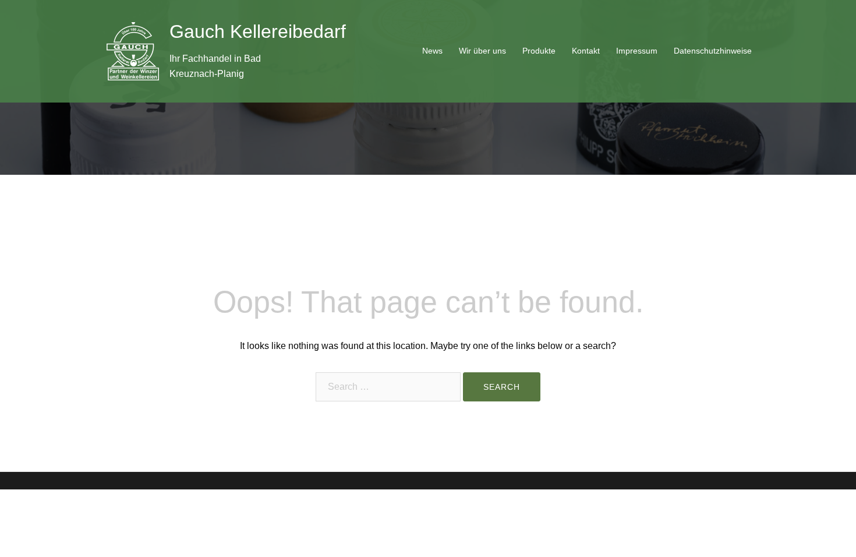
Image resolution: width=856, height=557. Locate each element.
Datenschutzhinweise (713, 50)
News (432, 50)
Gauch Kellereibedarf (257, 31)
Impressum (636, 50)
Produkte (539, 50)
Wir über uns (482, 50)
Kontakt (586, 50)
